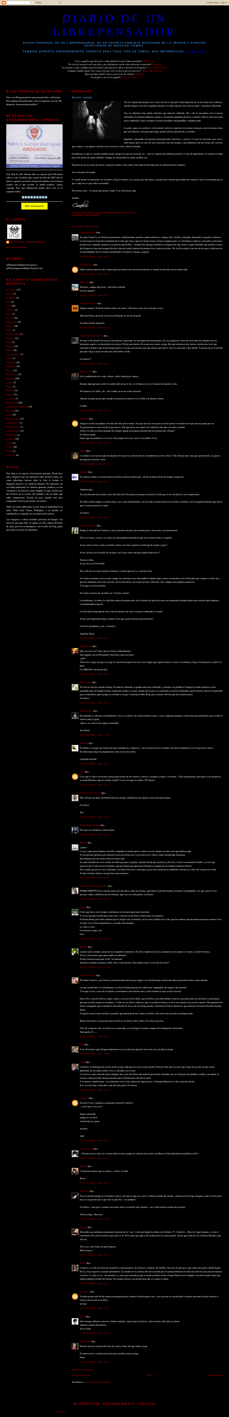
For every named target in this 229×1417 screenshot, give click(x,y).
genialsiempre (86, 710)
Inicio (149, 1375)
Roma (9, 414)
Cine (8, 301)
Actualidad (11, 289)
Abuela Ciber (86, 371)
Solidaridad (11, 434)
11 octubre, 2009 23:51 (94, 1333)
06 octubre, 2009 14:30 (94, 877)
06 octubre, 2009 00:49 (94, 274)
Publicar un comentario (82, 1369)
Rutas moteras (13, 418)
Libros (9, 358)
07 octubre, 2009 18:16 (94, 1255)
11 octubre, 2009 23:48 (94, 1308)
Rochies (83, 946)
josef (82, 771)
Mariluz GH (85, 1341)
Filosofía (10, 338)
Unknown (84, 418)
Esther (83, 450)
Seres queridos (13, 430)
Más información (34, 206)
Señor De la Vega (88, 975)
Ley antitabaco (13, 354)
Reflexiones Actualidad (17, 406)
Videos (9, 446)
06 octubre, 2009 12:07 (94, 763)
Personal (10, 378)
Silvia (82, 1316)
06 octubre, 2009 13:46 (94, 817)
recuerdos (10, 398)
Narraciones (11, 374)
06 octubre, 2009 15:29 (94, 967)
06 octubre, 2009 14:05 (94, 834)
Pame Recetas (86, 264)
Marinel (83, 842)
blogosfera (11, 297)
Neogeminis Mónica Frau (91, 335)
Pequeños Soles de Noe (90, 792)
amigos (9, 293)
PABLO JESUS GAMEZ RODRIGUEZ (28, 242)
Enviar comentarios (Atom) (97, 1382)
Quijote (9, 394)
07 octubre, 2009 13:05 (94, 1219)
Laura (82, 1062)
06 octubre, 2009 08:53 (94, 517)
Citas (8, 305)
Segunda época (13, 426)
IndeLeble (84, 282)
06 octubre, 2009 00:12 (94, 256)
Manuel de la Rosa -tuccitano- (94, 885)
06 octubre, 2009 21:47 (94, 1089)
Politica (10, 390)
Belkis (83, 1262)
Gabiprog (84, 743)
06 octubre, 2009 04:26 (94, 363)
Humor (9, 350)
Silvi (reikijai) (86, 1148)
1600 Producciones (88, 303)
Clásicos (10, 309)
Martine (83, 1227)
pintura (9, 382)
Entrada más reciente (81, 1375)
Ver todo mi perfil (17, 247)
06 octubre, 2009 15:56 (94, 1036)
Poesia (9, 386)
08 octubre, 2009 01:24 (94, 1283)
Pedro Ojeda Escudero (90, 825)
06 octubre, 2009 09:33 (94, 674)
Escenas (10, 326)
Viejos (9, 451)
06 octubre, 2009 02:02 (94, 327)
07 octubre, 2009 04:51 (94, 1158)
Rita (82, 1044)
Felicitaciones (13, 334)
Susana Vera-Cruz (88, 525)
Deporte (10, 317)
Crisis (9, 313)
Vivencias (11, 455)
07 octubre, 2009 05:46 (94, 1183)
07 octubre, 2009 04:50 (94, 1140)
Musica (9, 370)
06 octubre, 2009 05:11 (94, 442)
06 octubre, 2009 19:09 (94, 1053)
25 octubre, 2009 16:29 (94, 1361)
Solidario (10, 438)
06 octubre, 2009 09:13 (94, 638)
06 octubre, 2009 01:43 (94, 295)
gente (8, 342)
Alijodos (84, 471)
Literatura (11, 362)
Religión (10, 410)
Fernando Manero (88, 232)
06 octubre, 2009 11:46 (94, 735)
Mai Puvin (84, 1191)
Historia (10, 346)
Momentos (11, 366)
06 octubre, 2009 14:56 (94, 899)
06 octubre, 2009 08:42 (94, 481)
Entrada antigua (215, 1375)
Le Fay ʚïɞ (85, 1291)
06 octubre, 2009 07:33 (94, 464)
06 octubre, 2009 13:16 (94, 784)
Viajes (9, 442)
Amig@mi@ (86, 646)
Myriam (83, 1166)
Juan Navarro (86, 682)
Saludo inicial (12, 422)
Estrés (9, 330)
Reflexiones (92, 215)
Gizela (83, 907)
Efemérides (11, 321)
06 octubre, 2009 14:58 (94, 938)
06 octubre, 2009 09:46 (94, 702)
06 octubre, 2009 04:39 (94, 410)
